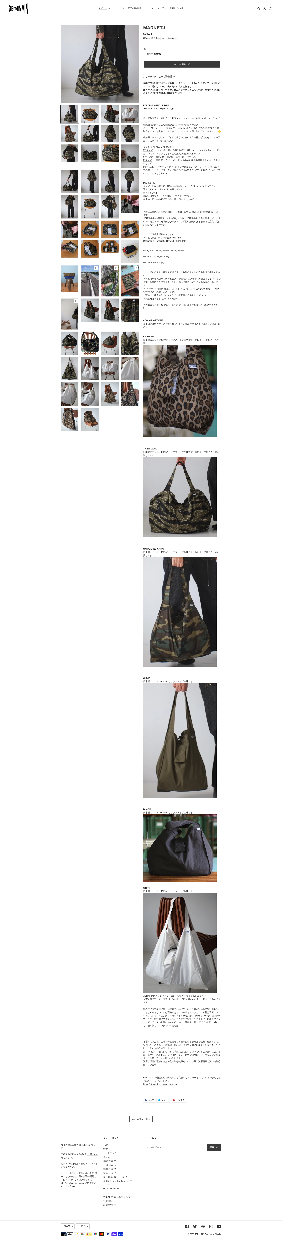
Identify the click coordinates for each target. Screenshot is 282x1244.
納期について (109, 1169)
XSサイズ (148, 150)
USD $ (82, 1226)
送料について (109, 1173)
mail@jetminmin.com (76, 1183)
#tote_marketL (163, 250)
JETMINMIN (199, 1234)
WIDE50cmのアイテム (154, 262)
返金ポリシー (109, 1204)
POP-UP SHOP (111, 1188)
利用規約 (107, 1200)
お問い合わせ (109, 1165)
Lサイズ (147, 166)
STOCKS (90, 1163)
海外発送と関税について (115, 1177)
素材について (109, 1161)
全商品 (106, 1157)
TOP (105, 1145)
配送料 (146, 38)
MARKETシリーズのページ (156, 256)
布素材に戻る (143, 1119)
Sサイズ (147, 157)
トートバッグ (109, 1153)
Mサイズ (147, 160)
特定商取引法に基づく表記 (116, 1196)
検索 (105, 1149)
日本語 (67, 1226)
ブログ (106, 1192)
